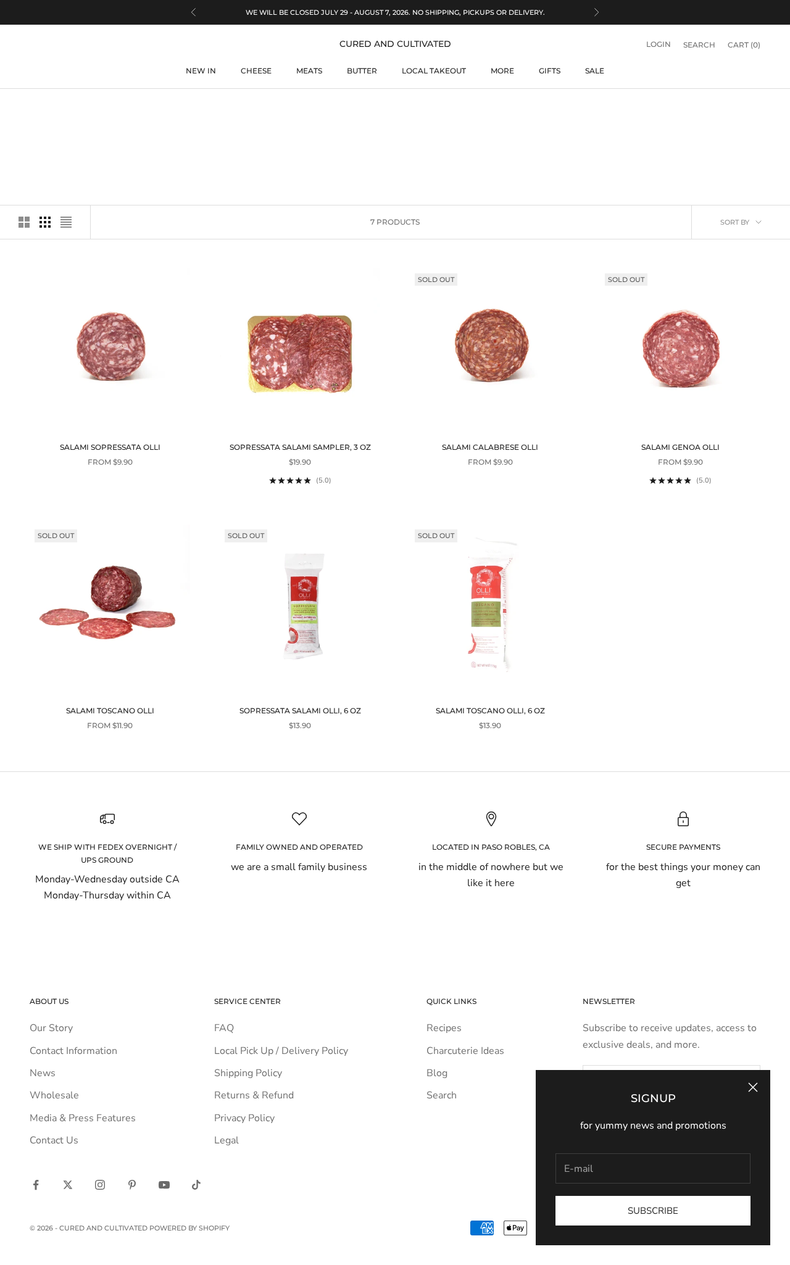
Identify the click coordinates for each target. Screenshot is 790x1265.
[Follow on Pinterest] (132, 1185)
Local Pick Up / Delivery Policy (281, 1051)
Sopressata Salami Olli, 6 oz (300, 710)
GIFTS (549, 70)
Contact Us (54, 1140)
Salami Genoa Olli (680, 447)
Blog (436, 1073)
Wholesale (54, 1095)
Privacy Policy (244, 1118)
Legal (226, 1140)
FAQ (224, 1028)
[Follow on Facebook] (36, 1185)
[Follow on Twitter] (68, 1185)
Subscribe (653, 1211)
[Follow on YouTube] (164, 1185)
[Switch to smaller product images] (45, 222)
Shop (71, 107)
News (43, 1073)
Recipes (444, 1028)
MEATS (309, 70)
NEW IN (201, 70)
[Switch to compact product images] (66, 222)
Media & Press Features (83, 1118)
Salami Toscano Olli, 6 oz (490, 710)
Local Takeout (434, 70)
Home (39, 107)
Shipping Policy (248, 1073)
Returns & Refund (254, 1095)
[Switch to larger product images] (24, 222)
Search (441, 1095)
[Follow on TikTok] (196, 1185)
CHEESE (256, 70)
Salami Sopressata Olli (110, 447)
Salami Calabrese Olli (490, 447)
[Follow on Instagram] (100, 1185)
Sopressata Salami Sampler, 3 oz (300, 447)
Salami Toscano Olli (110, 710)
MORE (502, 70)
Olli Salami (112, 107)
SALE (594, 70)
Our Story (51, 1028)
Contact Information (73, 1051)
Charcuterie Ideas (465, 1051)
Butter (362, 70)
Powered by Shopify (189, 1228)
